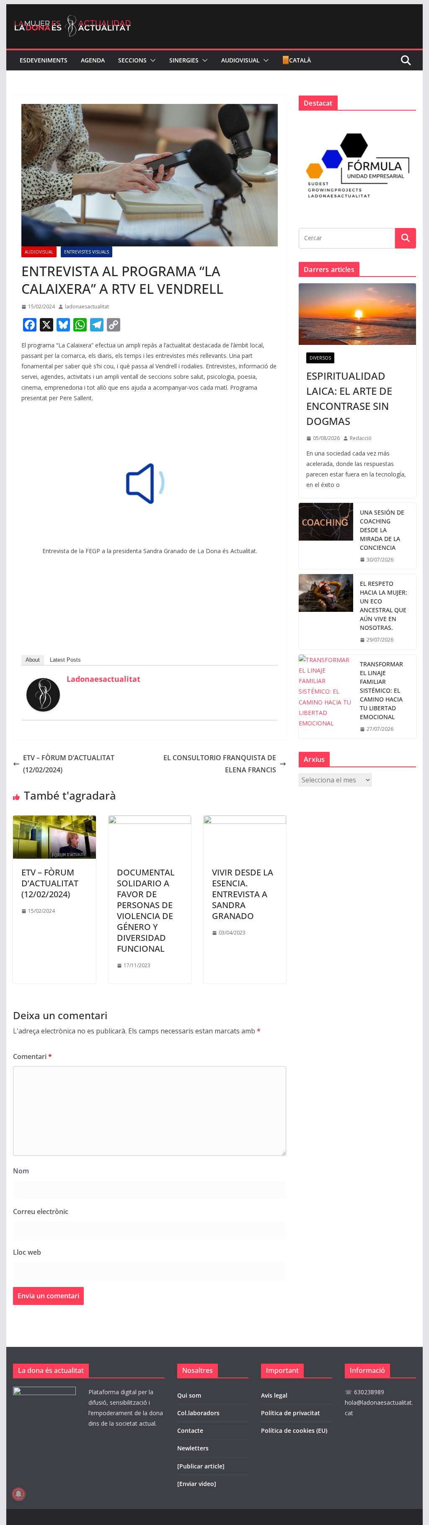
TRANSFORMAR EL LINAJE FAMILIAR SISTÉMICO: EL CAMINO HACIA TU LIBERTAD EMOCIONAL (381, 690)
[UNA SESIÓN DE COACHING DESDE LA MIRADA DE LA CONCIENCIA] (326, 536)
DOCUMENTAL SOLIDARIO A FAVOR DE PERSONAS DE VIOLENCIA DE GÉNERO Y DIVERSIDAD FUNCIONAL (146, 910)
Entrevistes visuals (86, 252)
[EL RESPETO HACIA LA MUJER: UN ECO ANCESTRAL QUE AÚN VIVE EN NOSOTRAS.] (326, 612)
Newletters (193, 1448)
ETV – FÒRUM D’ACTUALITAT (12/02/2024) (68, 763)
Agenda (93, 60)
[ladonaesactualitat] (43, 684)
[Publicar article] (201, 1466)
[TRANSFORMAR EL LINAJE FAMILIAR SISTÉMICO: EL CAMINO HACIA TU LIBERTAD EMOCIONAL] (326, 697)
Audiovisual (240, 60)
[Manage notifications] (18, 1494)
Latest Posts (65, 660)
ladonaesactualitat (87, 306)
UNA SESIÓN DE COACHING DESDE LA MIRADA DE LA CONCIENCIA (382, 529)
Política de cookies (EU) (294, 1430)
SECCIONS (132, 60)
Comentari (32, 1056)
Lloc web (27, 1252)
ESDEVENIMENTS (43, 60)
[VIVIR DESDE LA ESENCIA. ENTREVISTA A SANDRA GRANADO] (245, 821)
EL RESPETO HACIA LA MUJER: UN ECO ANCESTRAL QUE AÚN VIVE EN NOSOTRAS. (383, 606)
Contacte (190, 1430)
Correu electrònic (40, 1211)
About (33, 660)
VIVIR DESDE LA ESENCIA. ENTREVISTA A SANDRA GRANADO (242, 894)
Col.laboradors (198, 1413)
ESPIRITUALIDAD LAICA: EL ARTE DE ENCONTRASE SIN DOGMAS (349, 398)
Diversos (320, 358)
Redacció (361, 438)
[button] (151, 60)
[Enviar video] (196, 1484)
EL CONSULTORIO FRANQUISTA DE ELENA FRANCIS (219, 763)
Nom (21, 1170)
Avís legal (274, 1395)
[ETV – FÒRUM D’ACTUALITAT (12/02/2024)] (54, 821)
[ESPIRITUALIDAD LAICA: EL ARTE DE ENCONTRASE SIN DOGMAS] (357, 314)
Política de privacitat (290, 1413)
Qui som (189, 1395)
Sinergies (184, 60)
